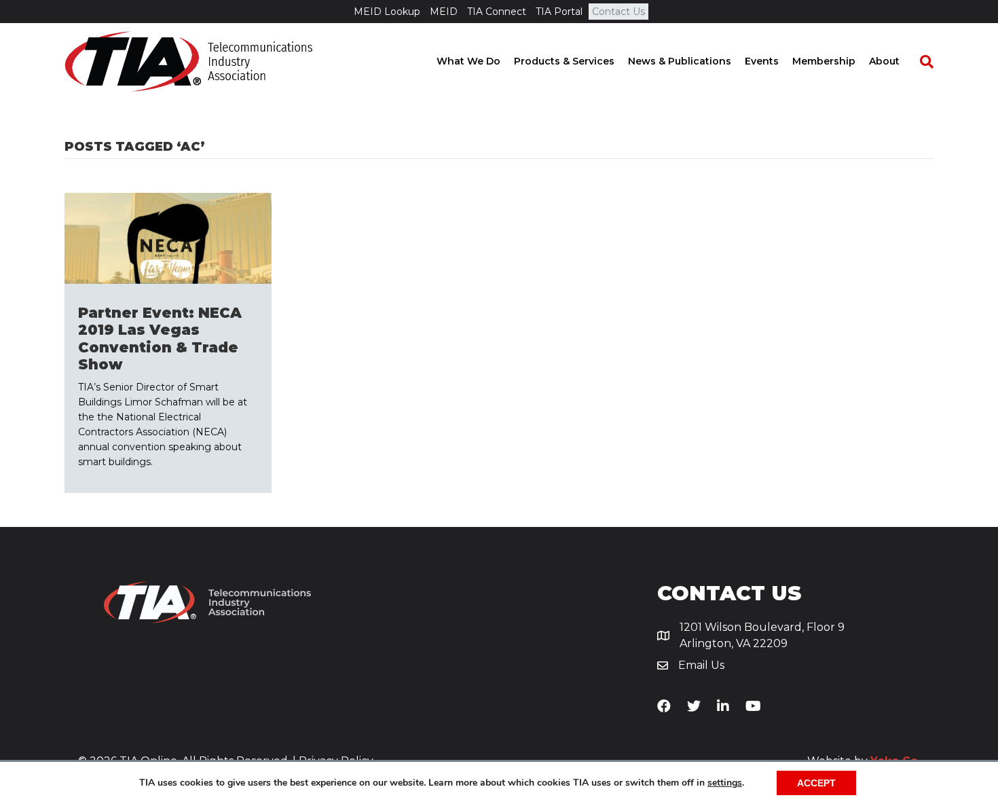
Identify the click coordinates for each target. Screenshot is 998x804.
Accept (816, 783)
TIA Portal (559, 11)
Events (762, 61)
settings (724, 783)
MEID (444, 11)
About (884, 61)
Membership (823, 61)
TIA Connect (496, 11)
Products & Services (564, 61)
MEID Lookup (387, 11)
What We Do (468, 61)
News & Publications (679, 61)
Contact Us (618, 11)
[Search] (920, 61)
